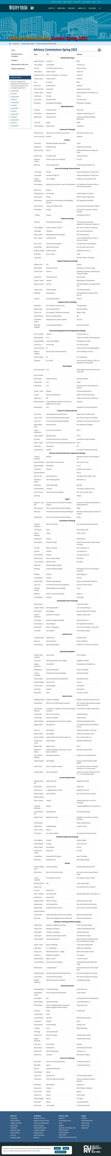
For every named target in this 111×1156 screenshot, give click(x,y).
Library (61, 1123)
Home (13, 50)
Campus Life (82, 8)
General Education (39, 1135)
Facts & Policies (15, 1120)
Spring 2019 (15, 126)
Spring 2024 (15, 97)
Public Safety (63, 1135)
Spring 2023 (15, 102)
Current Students (67, 2)
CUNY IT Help (85, 1125)
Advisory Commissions (18, 69)
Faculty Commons (64, 1132)
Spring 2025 (15, 91)
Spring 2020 (15, 120)
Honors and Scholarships (41, 1123)
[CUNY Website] (92, 1149)
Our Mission (13, 1118)
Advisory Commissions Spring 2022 (46, 43)
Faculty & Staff (77, 2)
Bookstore (62, 1118)
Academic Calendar (39, 1130)
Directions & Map (15, 1137)
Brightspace (84, 1128)
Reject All (66, 1148)
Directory (13, 1135)
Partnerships (14, 1125)
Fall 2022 (14, 105)
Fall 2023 (14, 99)
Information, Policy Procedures (16, 55)
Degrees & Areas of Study (41, 1120)
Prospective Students (56, 2)
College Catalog (38, 1133)
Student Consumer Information (68, 1137)
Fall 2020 (14, 117)
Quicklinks (92, 8)
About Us (52, 8)
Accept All (57, 1148)
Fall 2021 (14, 111)
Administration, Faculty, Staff (19, 64)
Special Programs (39, 1125)
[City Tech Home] (9, 43)
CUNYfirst (84, 1118)
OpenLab (61, 1125)
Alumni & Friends (86, 2)
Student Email (85, 1123)
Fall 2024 (14, 94)
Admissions (61, 8)
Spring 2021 (15, 114)
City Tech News (15, 1133)
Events (99, 2)
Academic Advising (39, 1118)
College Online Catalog (27, 43)
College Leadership (16, 1123)
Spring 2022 (15, 108)
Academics (71, 8)
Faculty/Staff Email (86, 1120)
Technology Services (65, 1120)
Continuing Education (40, 1128)
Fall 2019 (14, 123)
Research (36, 1137)
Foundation (13, 1128)
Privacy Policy (36, 1151)
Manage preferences (60, 1151)
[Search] (99, 8)
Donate (94, 2)
